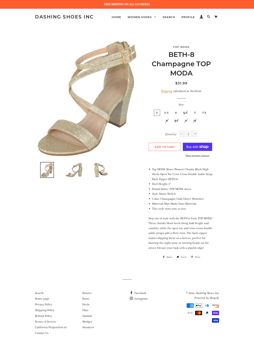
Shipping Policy (44, 310)
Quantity (170, 134)
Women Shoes (140, 17)
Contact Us (42, 333)
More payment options (197, 155)
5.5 (166, 112)
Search (169, 17)
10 (195, 120)
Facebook (140, 293)
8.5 (176, 120)
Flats (85, 310)
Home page (42, 298)
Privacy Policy (43, 304)
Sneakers (88, 327)
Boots (85, 298)
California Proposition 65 (51, 327)
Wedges (87, 321)
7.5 (204, 112)
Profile (188, 17)
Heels (85, 304)
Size (181, 104)
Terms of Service (45, 321)
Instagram (141, 298)
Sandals (87, 316)
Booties (87, 293)
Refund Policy (43, 316)
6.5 (185, 112)
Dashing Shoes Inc (64, 17)
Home (116, 17)
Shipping (166, 91)
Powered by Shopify (206, 298)
